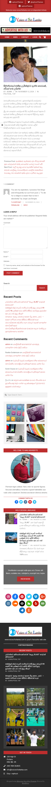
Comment (7, 224)
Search (7, 283)
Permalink (15, 205)
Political (8, 94)
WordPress (25, 783)
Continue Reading (25, 645)
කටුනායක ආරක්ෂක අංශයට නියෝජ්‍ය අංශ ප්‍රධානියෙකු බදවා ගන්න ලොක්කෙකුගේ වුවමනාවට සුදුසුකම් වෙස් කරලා (25, 383)
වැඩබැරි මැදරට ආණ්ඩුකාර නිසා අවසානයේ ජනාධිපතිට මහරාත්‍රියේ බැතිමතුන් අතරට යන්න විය (25, 372)
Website (6, 261)
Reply (26, 205)
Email (6, 257)
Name (6, 252)
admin (7, 344)
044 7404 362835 (13, 766)
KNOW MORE (25, 579)
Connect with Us (25, 498)
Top (14, 94)
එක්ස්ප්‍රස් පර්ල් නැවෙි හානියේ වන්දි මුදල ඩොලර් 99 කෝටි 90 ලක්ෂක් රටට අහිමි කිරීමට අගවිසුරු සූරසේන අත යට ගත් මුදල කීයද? (25, 311)
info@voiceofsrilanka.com (17, 770)
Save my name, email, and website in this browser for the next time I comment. (24, 267)
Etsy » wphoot (12, 774)
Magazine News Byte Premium (26, 781)
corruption (12, 659)
